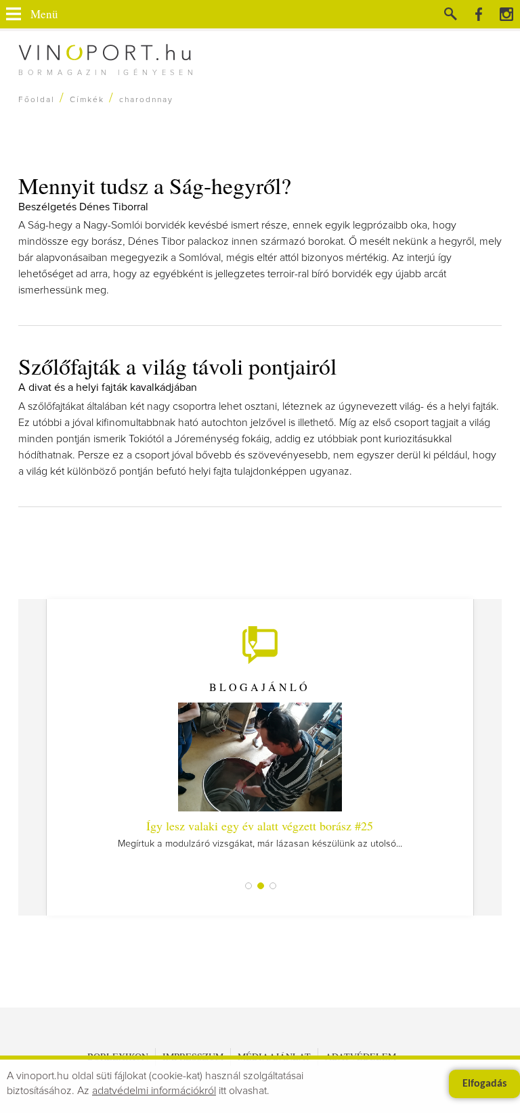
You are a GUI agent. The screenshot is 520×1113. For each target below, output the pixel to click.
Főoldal (36, 100)
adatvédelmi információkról (154, 1090)
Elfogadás (484, 1084)
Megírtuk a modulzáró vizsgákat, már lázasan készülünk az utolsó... (260, 833)
